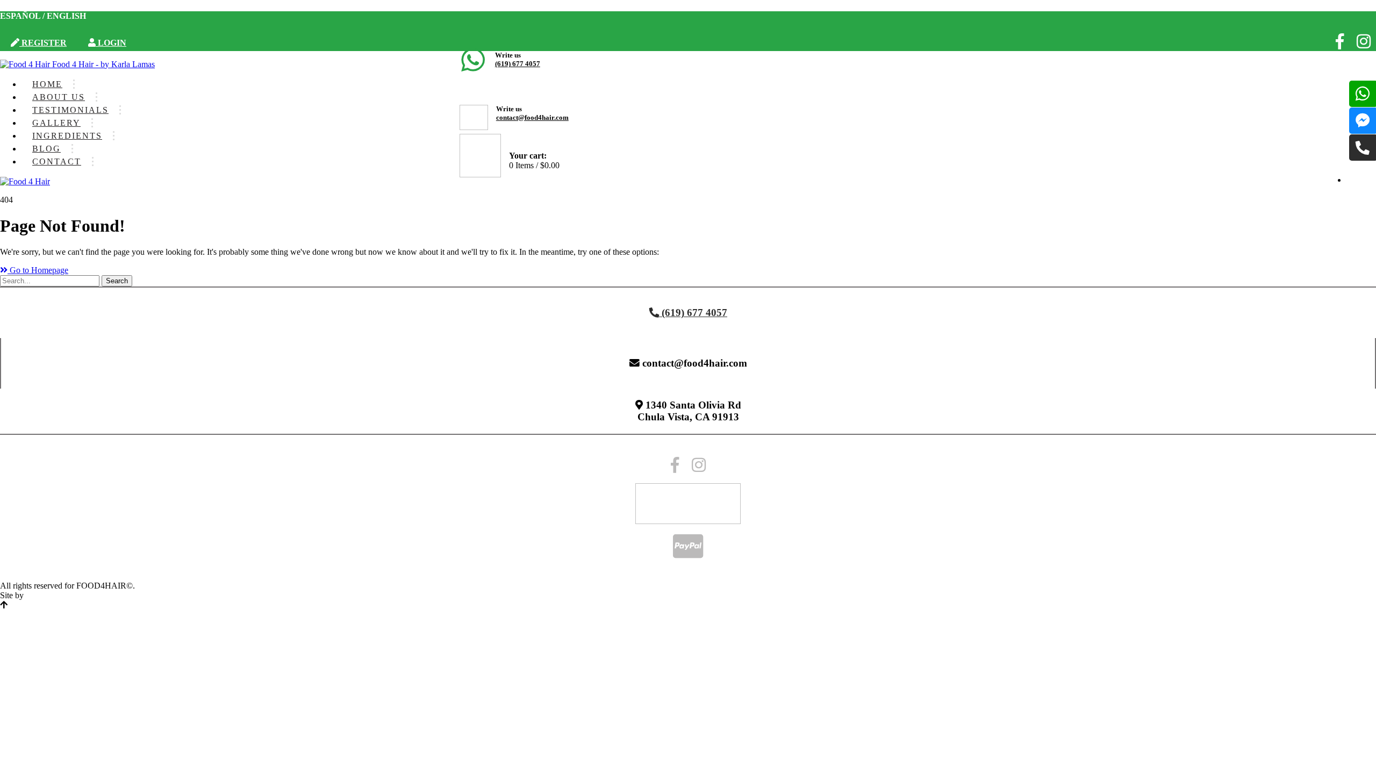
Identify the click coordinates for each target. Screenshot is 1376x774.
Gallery (56, 122)
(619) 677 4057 (517, 64)
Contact (56, 161)
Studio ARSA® (53, 595)
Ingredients (67, 135)
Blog (46, 148)
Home (47, 84)
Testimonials (70, 109)
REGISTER (43, 42)
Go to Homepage (38, 270)
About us (58, 97)
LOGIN (111, 42)
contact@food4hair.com (532, 117)
